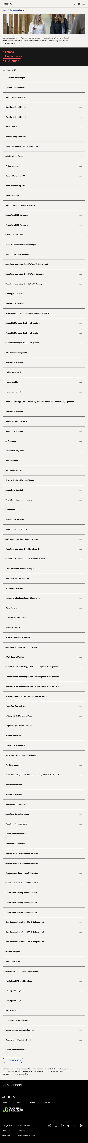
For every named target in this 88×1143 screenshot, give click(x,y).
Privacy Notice (7, 1126)
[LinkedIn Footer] (49, 1126)
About (17, 1102)
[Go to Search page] (74, 4)
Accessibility (22, 1130)
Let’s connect (12, 1085)
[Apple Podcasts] (68, 1126)
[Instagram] (62, 1126)
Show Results (13, 1060)
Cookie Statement (24, 1126)
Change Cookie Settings (26, 1135)
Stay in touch (6, 1135)
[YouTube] (56, 1126)
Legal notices (6, 1130)
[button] (83, 4)
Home (4, 1102)
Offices (32, 1102)
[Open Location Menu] (79, 4)
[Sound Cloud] (75, 1126)
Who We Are (48, 1102)
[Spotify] (81, 1126)
